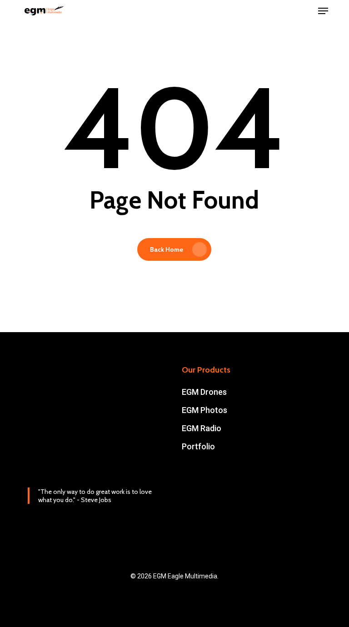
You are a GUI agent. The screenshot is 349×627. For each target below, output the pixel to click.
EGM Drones (204, 392)
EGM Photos (204, 410)
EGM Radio (201, 428)
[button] (323, 10)
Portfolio (198, 446)
